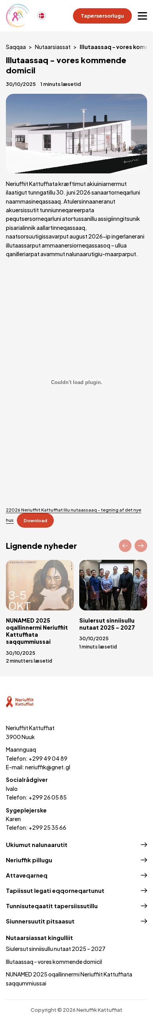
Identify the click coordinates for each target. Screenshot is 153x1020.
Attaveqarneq (26, 875)
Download (35, 520)
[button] (125, 545)
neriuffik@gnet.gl (47, 766)
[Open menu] (142, 15)
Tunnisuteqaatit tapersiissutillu (52, 905)
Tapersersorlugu (102, 16)
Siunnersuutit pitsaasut (40, 921)
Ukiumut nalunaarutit (36, 844)
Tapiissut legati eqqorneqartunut (55, 890)
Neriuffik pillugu (29, 859)
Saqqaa (16, 46)
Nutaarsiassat (53, 46)
